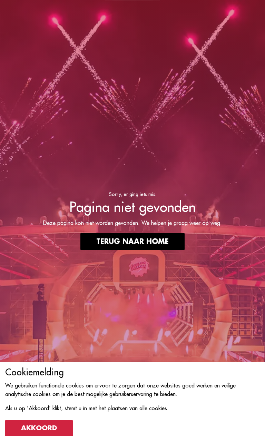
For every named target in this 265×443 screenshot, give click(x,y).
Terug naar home (132, 241)
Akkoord (39, 428)
